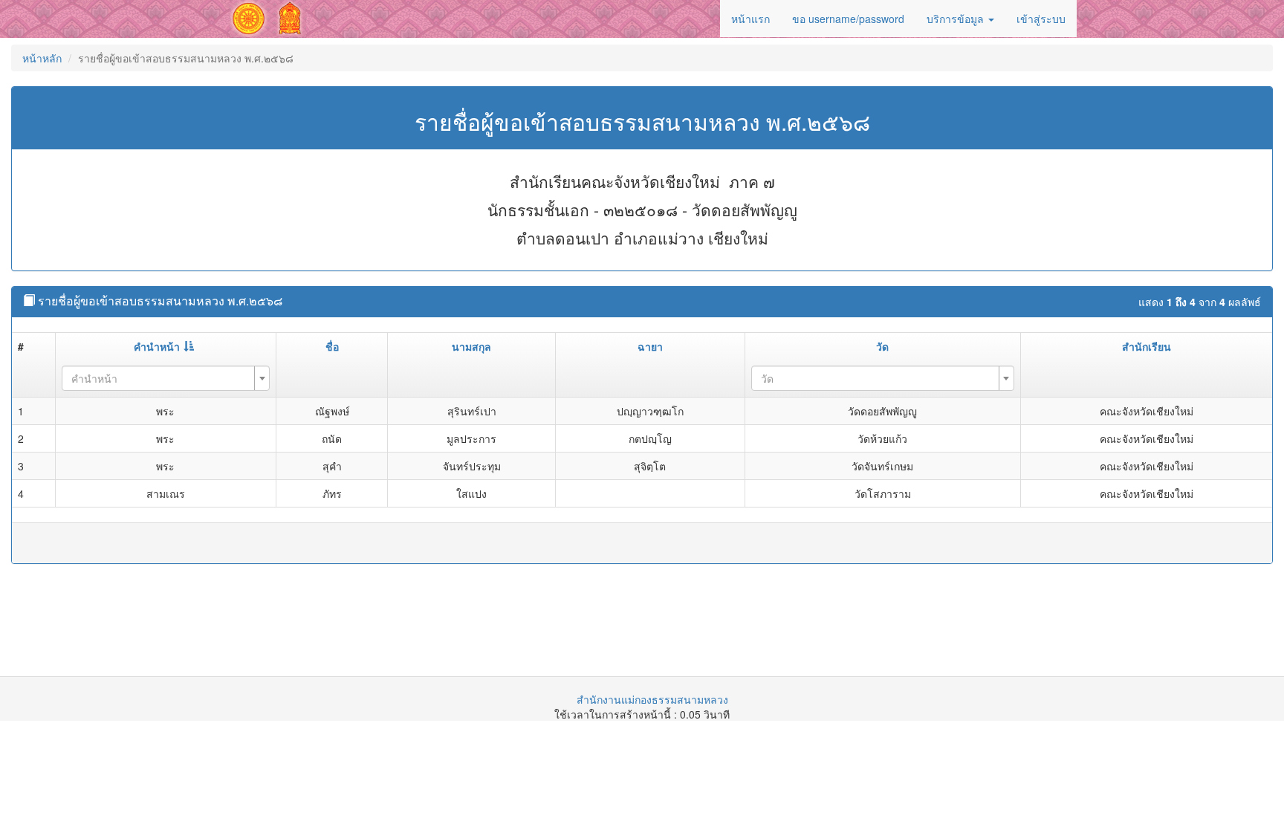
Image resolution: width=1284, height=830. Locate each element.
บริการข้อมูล (957, 18)
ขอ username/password (848, 18)
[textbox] (161, 378)
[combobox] (166, 378)
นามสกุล (471, 346)
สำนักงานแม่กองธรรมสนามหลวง (652, 699)
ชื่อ (332, 346)
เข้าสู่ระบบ (1041, 18)
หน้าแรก (750, 18)
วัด (882, 346)
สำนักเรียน (1146, 346)
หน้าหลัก (42, 58)
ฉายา (650, 346)
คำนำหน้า (157, 346)
